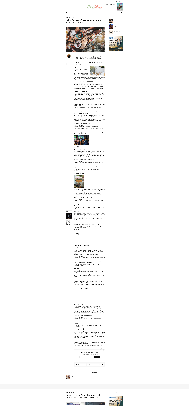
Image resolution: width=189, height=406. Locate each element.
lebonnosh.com (89, 197)
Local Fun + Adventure (70, 17)
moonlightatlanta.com (86, 123)
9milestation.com (89, 100)
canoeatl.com (87, 277)
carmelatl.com (89, 220)
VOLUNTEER (113, 5)
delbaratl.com (90, 81)
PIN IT (90, 139)
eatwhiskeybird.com (89, 315)
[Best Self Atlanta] (94, 6)
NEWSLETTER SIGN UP (109, 4)
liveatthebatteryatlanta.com (92, 254)
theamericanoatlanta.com (89, 159)
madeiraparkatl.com (90, 338)
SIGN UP (97, 357)
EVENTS (114, 4)
